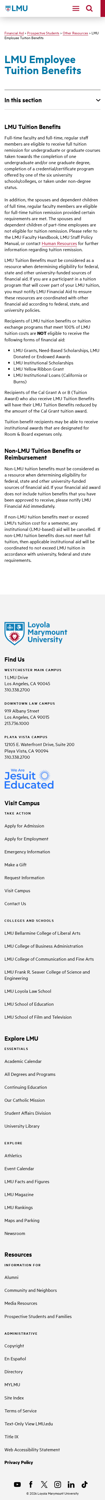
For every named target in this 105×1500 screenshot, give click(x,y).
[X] (44, 1484)
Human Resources (59, 243)
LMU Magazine (19, 1194)
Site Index (14, 1397)
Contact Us (15, 903)
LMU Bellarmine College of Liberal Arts (42, 933)
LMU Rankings (18, 1207)
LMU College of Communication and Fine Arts (49, 959)
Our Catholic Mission (24, 1100)
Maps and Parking (21, 1220)
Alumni (11, 1277)
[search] (89, 8)
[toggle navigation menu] (76, 8)
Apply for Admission (24, 825)
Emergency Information (27, 851)
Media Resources (20, 1303)
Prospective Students (43, 32)
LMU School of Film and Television (38, 1017)
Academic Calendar (23, 1061)
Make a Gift (15, 864)
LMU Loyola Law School (27, 991)
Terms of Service (20, 1410)
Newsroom (14, 1233)
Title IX (11, 1436)
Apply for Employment (26, 838)
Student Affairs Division (27, 1113)
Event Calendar (19, 1168)
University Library (21, 1126)
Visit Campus (17, 890)
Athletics (13, 1155)
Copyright (14, 1345)
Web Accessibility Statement (32, 1449)
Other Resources (75, 32)
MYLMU (12, 1384)
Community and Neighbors (30, 1290)
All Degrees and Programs (29, 1074)
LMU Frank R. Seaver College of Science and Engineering (47, 975)
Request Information (24, 877)
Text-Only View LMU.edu (28, 1423)
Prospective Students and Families (38, 1316)
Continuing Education (25, 1087)
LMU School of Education (29, 1004)
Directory (13, 1371)
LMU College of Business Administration (43, 946)
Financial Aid (14, 32)
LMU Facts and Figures (26, 1181)
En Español (15, 1358)
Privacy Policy (18, 1462)
